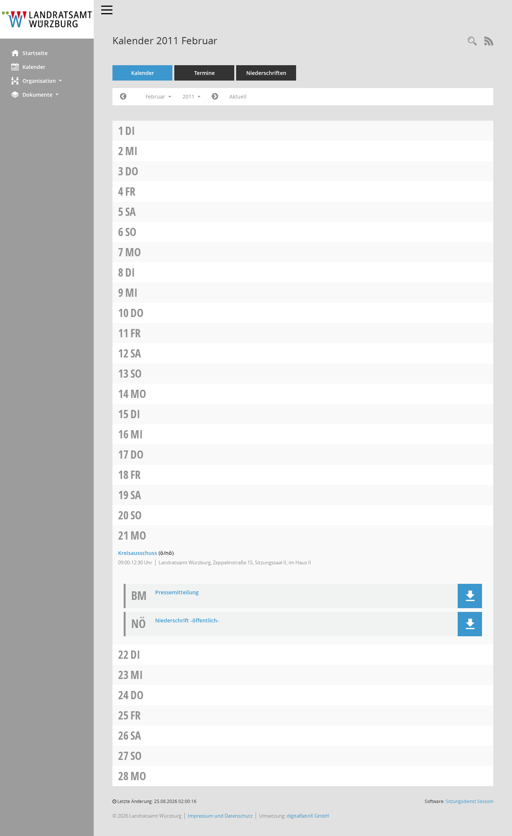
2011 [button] (189, 96)
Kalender (33, 66)
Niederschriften (266, 72)
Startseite (35, 53)
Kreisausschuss (137, 552)
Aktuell (238, 96)
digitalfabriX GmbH (308, 815)
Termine (204, 72)
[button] (47, 81)
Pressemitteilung (177, 592)
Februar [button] (156, 96)
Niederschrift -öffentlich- (187, 621)
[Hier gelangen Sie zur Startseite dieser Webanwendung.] (47, 19)
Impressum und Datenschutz (220, 815)
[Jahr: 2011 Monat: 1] (123, 96)
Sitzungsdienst (469, 801)
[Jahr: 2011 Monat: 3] (215, 96)
